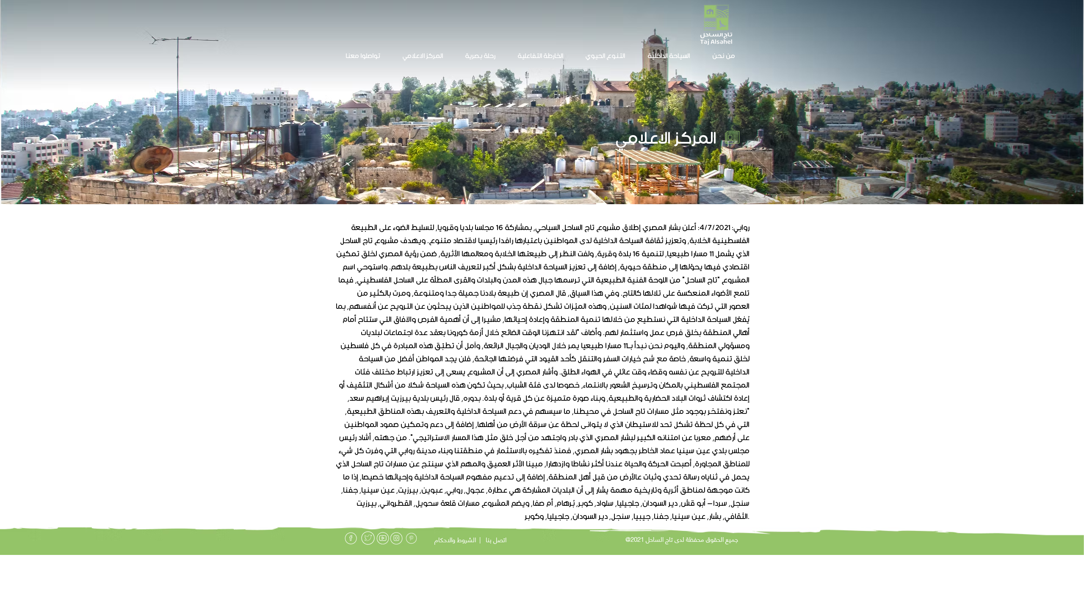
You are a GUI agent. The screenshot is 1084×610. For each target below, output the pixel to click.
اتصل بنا (496, 539)
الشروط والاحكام (455, 539)
